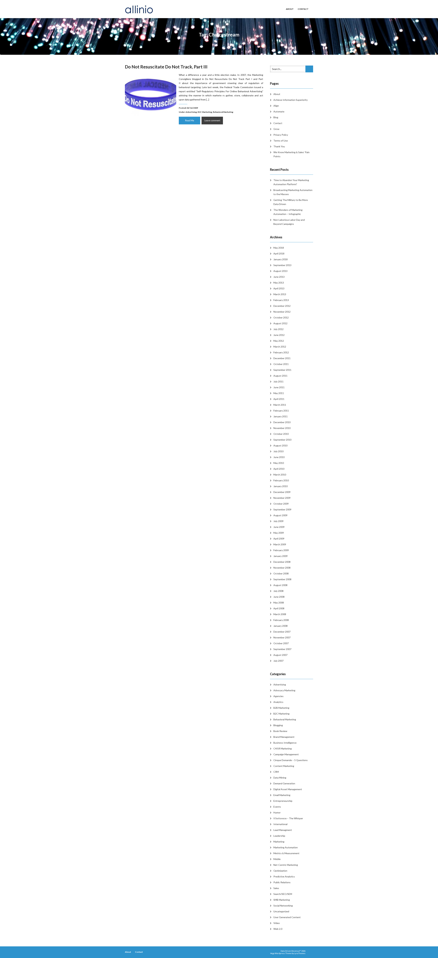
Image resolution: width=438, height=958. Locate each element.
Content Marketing (283, 765)
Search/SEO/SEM (282, 893)
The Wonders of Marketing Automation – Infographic (287, 211)
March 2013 (279, 294)
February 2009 (281, 550)
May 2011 (278, 393)
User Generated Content (287, 917)
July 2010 (278, 451)
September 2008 (282, 579)
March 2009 (279, 544)
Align (276, 105)
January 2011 (280, 416)
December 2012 (282, 305)
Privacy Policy (280, 134)
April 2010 (278, 468)
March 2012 (279, 346)
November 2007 (282, 637)
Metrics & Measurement (286, 853)
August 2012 (280, 323)
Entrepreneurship (282, 800)
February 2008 (281, 620)
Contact (303, 9)
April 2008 (278, 608)
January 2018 (280, 259)
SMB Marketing (281, 899)
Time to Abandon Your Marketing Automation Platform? (291, 182)
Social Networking (283, 905)
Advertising (191, 112)
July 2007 (278, 660)
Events (277, 806)
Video (276, 923)
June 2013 (279, 276)
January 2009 (280, 556)
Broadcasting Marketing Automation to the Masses (292, 192)
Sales (276, 888)
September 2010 (282, 439)
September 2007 (282, 649)
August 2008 (280, 585)
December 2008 (282, 561)
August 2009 (280, 515)
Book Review (280, 731)
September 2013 (282, 265)
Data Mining (279, 777)
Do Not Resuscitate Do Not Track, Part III (166, 66)
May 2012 (278, 340)
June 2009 (279, 526)
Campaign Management (286, 754)
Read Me (189, 120)
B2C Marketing (205, 112)
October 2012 (281, 317)
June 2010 (279, 457)
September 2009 (282, 509)
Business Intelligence (285, 742)
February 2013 (281, 300)
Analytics (278, 701)
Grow (276, 128)
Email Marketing (281, 795)
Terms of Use (280, 140)
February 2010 (281, 480)
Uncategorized (281, 911)
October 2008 (281, 573)
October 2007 (281, 643)
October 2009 (281, 503)
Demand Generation (284, 783)
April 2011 (278, 398)
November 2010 (282, 428)
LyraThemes (299, 953)
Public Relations (282, 882)
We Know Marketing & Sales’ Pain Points (291, 154)
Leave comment (212, 120)
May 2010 (278, 462)
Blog (275, 117)
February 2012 (281, 352)
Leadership (279, 835)
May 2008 (278, 602)
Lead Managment (282, 829)
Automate (278, 111)
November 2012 (282, 311)
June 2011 (279, 387)
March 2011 (279, 404)
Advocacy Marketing (284, 690)
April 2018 (278, 253)
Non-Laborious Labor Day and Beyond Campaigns (289, 221)
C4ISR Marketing (282, 748)
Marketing (278, 841)
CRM (276, 771)
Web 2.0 (277, 928)
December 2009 (282, 492)
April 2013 (278, 288)
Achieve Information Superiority (290, 99)
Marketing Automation (285, 847)
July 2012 (278, 329)
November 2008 (282, 567)
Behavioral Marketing (223, 112)
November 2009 (282, 497)
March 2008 (279, 614)
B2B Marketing (281, 707)
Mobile (277, 859)
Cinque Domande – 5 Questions (290, 760)
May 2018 (278, 247)
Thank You (279, 146)
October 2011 (281, 364)
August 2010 (280, 445)
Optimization (280, 870)
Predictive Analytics (284, 876)
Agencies (278, 696)
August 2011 (280, 375)
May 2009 (278, 532)
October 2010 (281, 433)
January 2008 (280, 625)
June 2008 (279, 596)
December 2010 (282, 422)
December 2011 (282, 358)
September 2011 (282, 369)
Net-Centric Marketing (285, 864)
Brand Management (283, 736)
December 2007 (282, 631)
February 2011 (281, 410)
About (290, 9)
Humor (277, 812)
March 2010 (279, 474)
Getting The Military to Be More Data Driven (290, 201)
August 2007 (280, 654)
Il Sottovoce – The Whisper (288, 818)
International (280, 824)
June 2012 (279, 334)
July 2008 (278, 590)
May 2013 (278, 282)
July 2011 (278, 381)
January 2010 (280, 486)
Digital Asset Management (287, 789)
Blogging (278, 725)
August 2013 (280, 270)
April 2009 (278, 538)
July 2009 (278, 521)
